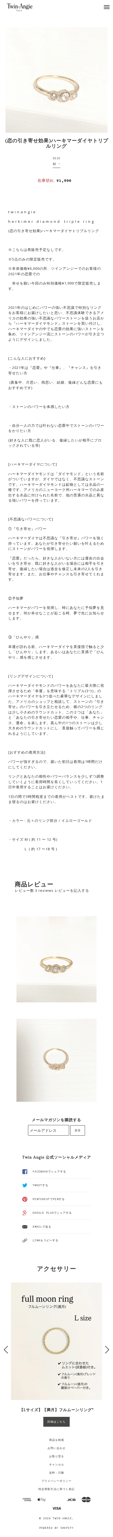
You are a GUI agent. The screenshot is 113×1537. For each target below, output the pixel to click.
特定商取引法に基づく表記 (56, 1489)
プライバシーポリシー (56, 1481)
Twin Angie (62, 1518)
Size (56, 158)
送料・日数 (56, 1472)
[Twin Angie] (25, 7)
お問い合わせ (56, 1448)
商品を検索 (56, 1440)
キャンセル (56, 1464)
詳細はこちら (56, 1421)
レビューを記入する (72, 890)
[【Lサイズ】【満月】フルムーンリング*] (56, 1341)
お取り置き (56, 1456)
